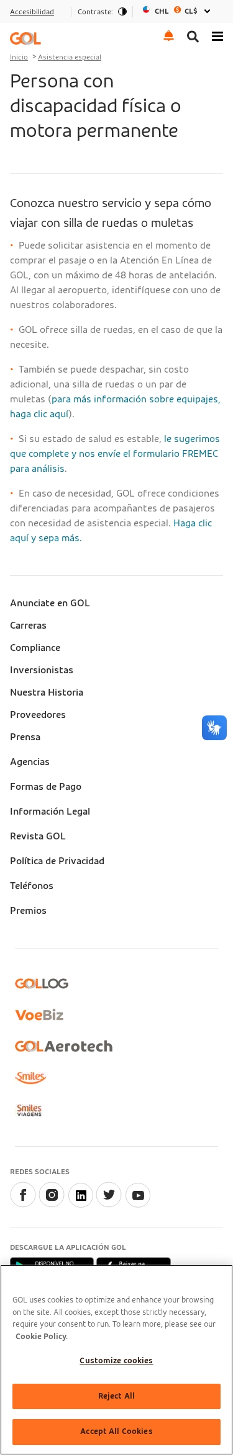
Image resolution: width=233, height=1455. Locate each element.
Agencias (30, 762)
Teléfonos (31, 886)
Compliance (35, 648)
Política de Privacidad (57, 861)
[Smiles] (30, 1078)
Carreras (28, 625)
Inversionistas (41, 670)
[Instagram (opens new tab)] (52, 1205)
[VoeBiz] (39, 1014)
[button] (169, 35)
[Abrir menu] (217, 35)
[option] (178, 11)
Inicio (19, 57)
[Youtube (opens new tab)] (137, 1205)
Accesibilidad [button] (32, 11)
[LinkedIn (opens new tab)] (80, 1205)
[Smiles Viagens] (29, 1110)
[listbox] (178, 11)
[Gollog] (41, 983)
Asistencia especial (69, 57)
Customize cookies (116, 1361)
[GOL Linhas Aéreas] (25, 37)
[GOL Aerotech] (63, 1046)
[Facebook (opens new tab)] (23, 1205)
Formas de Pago (45, 787)
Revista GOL (38, 836)
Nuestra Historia (46, 692)
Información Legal (50, 811)
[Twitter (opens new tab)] (109, 1205)
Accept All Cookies (116, 1432)
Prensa (25, 737)
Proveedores (38, 715)
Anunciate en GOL (50, 603)
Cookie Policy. (42, 1337)
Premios (28, 911)
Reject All (116, 1396)
